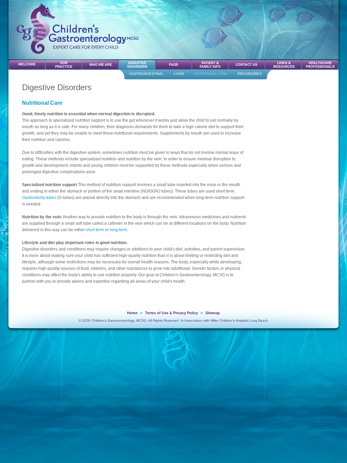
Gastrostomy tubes (39, 197)
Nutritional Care (210, 74)
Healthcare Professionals (320, 64)
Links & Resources (283, 64)
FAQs (174, 64)
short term (95, 229)
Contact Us (247, 64)
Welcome (27, 64)
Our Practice (64, 64)
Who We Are (100, 64)
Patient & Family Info (210, 64)
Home (132, 313)
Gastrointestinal (146, 74)
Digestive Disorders (137, 64)
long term (118, 229)
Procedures (250, 74)
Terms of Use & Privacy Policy (171, 313)
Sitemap (212, 313)
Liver (179, 74)
